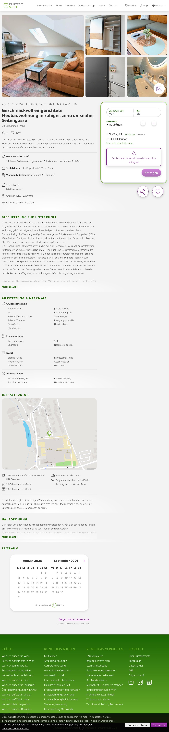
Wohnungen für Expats (15, 665)
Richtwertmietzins (96, 680)
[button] (46, 592)
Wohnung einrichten (98, 699)
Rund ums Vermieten (104, 649)
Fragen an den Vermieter (74, 619)
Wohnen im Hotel (54, 675)
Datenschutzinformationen (15, 728)
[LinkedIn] (149, 682)
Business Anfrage (87, 5)
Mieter (59, 5)
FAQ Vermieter (94, 656)
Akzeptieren (159, 725)
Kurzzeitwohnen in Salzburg (17, 675)
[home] (13, 5)
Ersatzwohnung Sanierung (59, 694)
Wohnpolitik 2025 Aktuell (100, 694)
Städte (102, 5)
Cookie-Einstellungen (137, 725)
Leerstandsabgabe (96, 665)
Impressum (135, 660)
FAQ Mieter (50, 656)
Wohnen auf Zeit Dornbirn (16, 709)
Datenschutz (136, 665)
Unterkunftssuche (44, 5)
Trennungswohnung (55, 704)
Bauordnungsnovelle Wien (101, 689)
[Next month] (85, 561)
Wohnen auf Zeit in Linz (15, 680)
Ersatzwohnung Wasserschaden (62, 689)
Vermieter (70, 5)
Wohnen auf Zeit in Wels (15, 699)
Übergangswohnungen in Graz (19, 689)
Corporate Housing (55, 665)
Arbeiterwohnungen (55, 660)
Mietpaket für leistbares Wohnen (104, 685)
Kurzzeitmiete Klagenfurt (16, 704)
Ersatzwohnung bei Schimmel (61, 699)
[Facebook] (140, 682)
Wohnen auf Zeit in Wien (16, 656)
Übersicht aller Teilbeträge (119, 142)
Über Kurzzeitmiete (139, 656)
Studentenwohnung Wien (16, 670)
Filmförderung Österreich (58, 709)
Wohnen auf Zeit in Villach (16, 694)
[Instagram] (131, 682)
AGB (131, 670)
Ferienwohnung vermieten (101, 670)
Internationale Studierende (59, 680)
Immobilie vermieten (98, 660)
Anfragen (151, 173)
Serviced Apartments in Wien (18, 660)
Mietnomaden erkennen (100, 675)
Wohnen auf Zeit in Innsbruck (18, 685)
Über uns (113, 5)
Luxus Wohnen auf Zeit (57, 685)
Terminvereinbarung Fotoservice (104, 704)
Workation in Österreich (57, 670)
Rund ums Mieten (59, 649)
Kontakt (136, 649)
